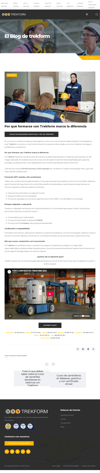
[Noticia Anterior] (47, 364)
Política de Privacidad (71, 466)
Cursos (63, 419)
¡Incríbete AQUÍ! (50, 325)
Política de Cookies (88, 466)
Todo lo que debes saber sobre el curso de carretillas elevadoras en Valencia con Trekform (32, 378)
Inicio (88, 57)
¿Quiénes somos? (67, 415)
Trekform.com (25, 466)
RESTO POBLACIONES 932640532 (92, 4)
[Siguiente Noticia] (53, 364)
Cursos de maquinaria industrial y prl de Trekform (31, 134)
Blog (93, 57)
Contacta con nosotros (19, 443)
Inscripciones (66, 423)
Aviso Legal (56, 466)
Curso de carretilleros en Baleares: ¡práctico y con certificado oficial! (69, 379)
